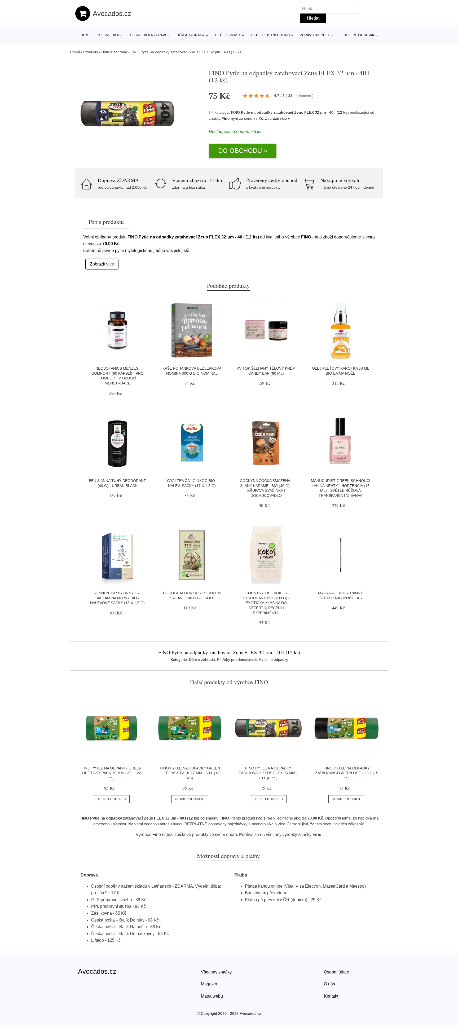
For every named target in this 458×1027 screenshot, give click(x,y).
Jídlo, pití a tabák (358, 35)
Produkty (90, 52)
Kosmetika (108, 35)
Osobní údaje (336, 972)
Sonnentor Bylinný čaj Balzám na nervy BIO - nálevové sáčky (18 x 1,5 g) (117, 598)
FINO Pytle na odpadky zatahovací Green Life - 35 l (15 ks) (346, 773)
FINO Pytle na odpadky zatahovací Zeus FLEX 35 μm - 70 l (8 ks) (268, 773)
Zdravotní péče (315, 35)
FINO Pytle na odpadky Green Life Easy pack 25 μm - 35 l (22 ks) (111, 773)
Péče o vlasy (228, 35)
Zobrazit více (102, 264)
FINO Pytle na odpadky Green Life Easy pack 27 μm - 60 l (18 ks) (190, 773)
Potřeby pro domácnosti (237, 659)
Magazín (209, 984)
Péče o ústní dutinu (270, 35)
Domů (75, 52)
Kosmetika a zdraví (147, 35)
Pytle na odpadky (273, 659)
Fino (226, 118)
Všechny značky (216, 972)
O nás (329, 984)
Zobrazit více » (277, 118)
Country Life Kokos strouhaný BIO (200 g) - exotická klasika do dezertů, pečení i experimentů (266, 603)
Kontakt (331, 996)
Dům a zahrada (191, 35)
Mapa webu (212, 996)
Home (86, 35)
